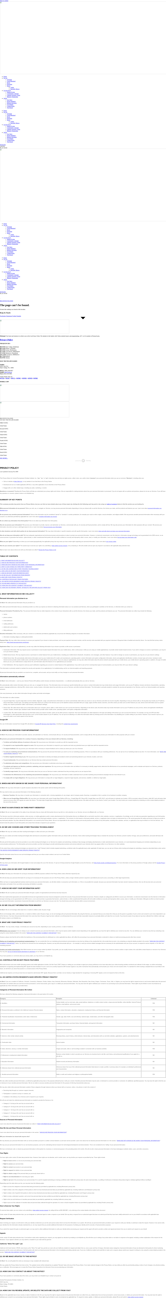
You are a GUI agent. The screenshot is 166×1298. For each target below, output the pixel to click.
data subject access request (135, 1297)
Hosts (8, 83)
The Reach (10, 107)
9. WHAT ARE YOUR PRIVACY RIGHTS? (11, 577)
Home (5, 76)
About (5, 98)
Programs (9, 84)
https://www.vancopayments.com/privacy (18, 642)
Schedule (9, 79)
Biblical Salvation (12, 103)
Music (8, 86)
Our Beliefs (10, 104)
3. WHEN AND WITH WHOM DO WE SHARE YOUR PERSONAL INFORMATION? (22, 564)
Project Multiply (11, 101)
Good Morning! (11, 81)
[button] (2, 146)
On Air (5, 78)
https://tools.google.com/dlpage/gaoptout (105, 862)
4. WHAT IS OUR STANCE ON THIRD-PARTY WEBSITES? (16, 566)
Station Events (11, 92)
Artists (12, 87)
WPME (35, 378)
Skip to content (4, 0)
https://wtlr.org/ (18, 481)
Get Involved (7, 90)
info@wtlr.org (8, 372)
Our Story (9, 100)
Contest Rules (11, 106)
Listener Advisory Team (13, 95)
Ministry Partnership (12, 97)
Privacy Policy (6, 340)
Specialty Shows (14, 89)
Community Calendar (13, 93)
